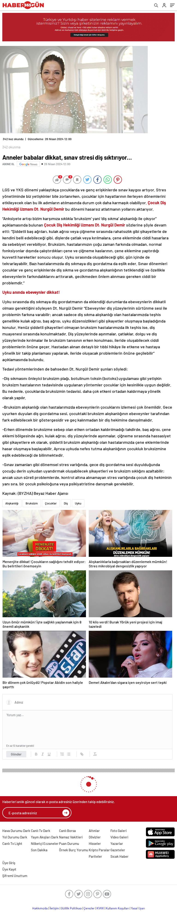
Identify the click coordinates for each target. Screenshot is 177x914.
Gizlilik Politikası (71, 908)
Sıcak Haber (119, 856)
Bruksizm (32, 503)
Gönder (16, 754)
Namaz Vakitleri (71, 837)
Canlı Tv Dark (40, 831)
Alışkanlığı (11, 503)
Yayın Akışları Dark (44, 837)
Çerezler (89, 908)
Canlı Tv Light (12, 843)
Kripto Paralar (99, 850)
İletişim (54, 908)
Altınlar (94, 831)
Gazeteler (117, 850)
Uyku (78, 503)
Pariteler (95, 856)
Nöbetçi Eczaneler (45, 843)
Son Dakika (39, 850)
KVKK (100, 908)
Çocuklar (51, 503)
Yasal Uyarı (138, 908)
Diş (66, 503)
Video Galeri (119, 837)
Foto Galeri (118, 831)
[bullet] (68, 754)
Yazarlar (116, 843)
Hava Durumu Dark (16, 831)
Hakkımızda (40, 908)
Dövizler (95, 837)
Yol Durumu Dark (14, 837)
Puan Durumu (69, 843)
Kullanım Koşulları (117, 908)
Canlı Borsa (67, 831)
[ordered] (62, 754)
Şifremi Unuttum (14, 876)
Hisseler (95, 843)
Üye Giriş (8, 863)
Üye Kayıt (9, 869)
